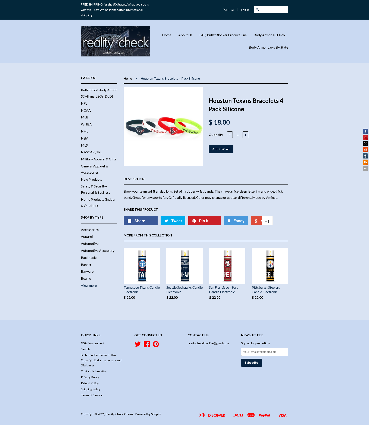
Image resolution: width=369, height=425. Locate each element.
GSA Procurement (92, 343)
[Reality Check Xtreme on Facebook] (147, 345)
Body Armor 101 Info (269, 35)
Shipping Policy (90, 389)
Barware (87, 271)
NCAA (86, 110)
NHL (84, 131)
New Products (91, 179)
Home (166, 35)
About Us (185, 35)
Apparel (87, 236)
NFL (84, 103)
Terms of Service (91, 395)
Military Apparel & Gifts (98, 159)
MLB (84, 117)
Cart (231, 10)
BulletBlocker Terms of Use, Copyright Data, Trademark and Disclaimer (101, 360)
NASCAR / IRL (91, 152)
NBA (84, 138)
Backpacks (89, 257)
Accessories (90, 230)
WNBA (86, 124)
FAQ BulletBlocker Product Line (223, 35)
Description (134, 179)
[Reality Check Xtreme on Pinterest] (156, 345)
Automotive (89, 243)
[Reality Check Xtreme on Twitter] (137, 345)
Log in (245, 10)
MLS (84, 145)
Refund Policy (90, 383)
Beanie (86, 278)
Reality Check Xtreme (120, 414)
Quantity (216, 135)
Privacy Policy (90, 377)
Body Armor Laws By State (268, 47)
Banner (86, 264)
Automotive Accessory (97, 250)
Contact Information (94, 371)
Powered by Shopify (148, 414)
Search (85, 349)
